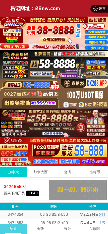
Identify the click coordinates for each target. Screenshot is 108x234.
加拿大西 (41, 172)
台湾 (67, 172)
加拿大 (13, 172)
